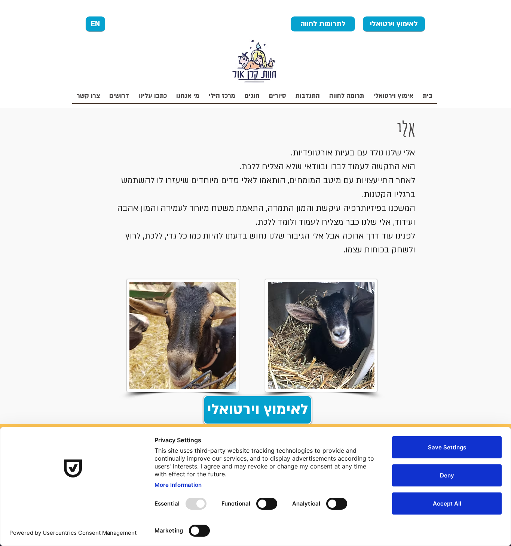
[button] (346, 98)
